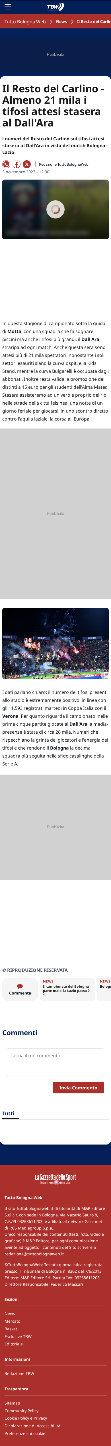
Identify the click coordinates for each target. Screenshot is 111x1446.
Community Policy (21, 1410)
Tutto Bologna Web (25, 21)
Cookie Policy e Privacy (26, 1418)
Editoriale (14, 1344)
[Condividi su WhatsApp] (6, 164)
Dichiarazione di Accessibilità (32, 1425)
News (61, 21)
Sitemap (12, 1403)
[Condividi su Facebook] (16, 164)
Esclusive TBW (18, 1336)
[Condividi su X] (27, 164)
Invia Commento (78, 1088)
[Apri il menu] (8, 6)
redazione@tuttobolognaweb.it (34, 1253)
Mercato (12, 1321)
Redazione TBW (19, 1373)
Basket (11, 1328)
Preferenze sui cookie (25, 1433)
